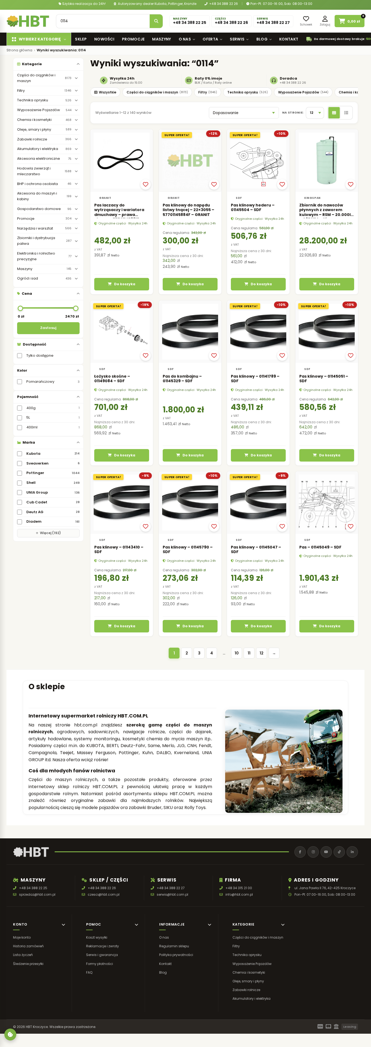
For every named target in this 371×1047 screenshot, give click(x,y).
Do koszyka (124, 284)
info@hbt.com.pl (239, 894)
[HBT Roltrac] (28, 21)
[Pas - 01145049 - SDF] (326, 502)
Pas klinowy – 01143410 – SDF (118, 549)
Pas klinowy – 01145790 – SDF (188, 549)
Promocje (133, 39)
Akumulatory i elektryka (251, 998)
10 (237, 653)
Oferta (210, 39)
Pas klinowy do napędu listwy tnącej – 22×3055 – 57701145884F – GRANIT (188, 209)
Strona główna (19, 50)
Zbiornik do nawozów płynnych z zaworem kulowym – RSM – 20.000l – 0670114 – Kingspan (325, 212)
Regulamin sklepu (174, 946)
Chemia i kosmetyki (248, 972)
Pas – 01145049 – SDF (320, 547)
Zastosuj (48, 327)
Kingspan (312, 198)
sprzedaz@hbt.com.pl (37, 894)
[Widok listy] (346, 112)
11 (249, 653)
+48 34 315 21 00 (238, 888)
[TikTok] (339, 852)
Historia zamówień (28, 946)
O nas (185, 39)
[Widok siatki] (334, 112)
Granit (105, 198)
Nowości (104, 39)
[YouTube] (326, 852)
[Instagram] (313, 852)
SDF (239, 198)
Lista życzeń (23, 955)
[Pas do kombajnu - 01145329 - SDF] (190, 331)
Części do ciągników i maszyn (157, 92)
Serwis (237, 39)
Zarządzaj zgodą (10, 1034)
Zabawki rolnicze (246, 990)
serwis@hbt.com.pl (172, 894)
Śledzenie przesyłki (28, 963)
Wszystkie (107, 92)
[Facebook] (300, 852)
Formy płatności (99, 963)
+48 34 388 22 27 (171, 888)
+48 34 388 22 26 (223, 4)
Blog (262, 39)
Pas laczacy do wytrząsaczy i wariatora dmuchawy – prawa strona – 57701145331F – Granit (119, 214)
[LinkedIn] (352, 852)
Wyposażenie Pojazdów (303, 92)
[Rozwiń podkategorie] (76, 78)
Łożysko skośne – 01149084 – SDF (112, 378)
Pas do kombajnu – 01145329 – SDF (182, 378)
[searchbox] (103, 21)
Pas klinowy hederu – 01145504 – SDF (253, 207)
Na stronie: (293, 112)
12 (261, 653)
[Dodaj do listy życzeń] (145, 184)
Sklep (81, 39)
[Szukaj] (156, 21)
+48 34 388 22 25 (33, 888)
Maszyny (161, 39)
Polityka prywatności (176, 955)
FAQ (89, 972)
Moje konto (22, 937)
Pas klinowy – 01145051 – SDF (323, 378)
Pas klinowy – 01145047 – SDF (256, 549)
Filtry (207, 92)
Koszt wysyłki (96, 937)
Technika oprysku (247, 92)
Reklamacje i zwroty (102, 946)
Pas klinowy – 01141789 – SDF (255, 378)
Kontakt (288, 39)
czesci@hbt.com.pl (104, 894)
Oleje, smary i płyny (248, 981)
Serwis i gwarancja (102, 955)
